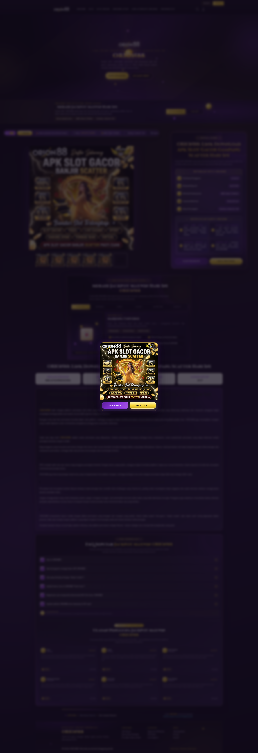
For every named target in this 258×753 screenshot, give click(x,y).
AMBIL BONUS (143, 405)
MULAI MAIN (115, 405)
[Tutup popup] (154, 346)
